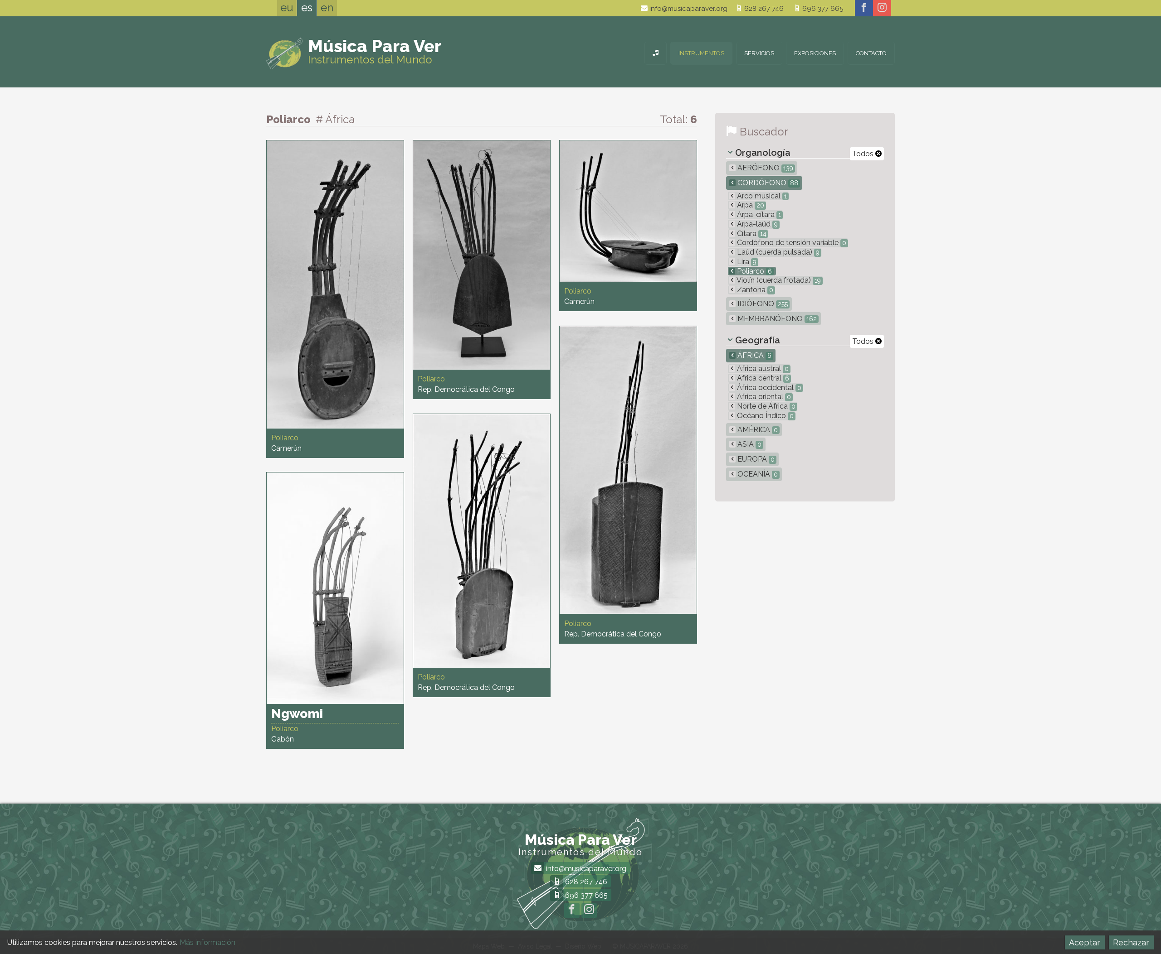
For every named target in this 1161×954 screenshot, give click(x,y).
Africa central (762, 378)
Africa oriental (763, 396)
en (327, 7)
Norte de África (765, 406)
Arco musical (761, 196)
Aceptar (1084, 942)
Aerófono (764, 168)
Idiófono (762, 303)
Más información (207, 942)
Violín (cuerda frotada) (778, 280)
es (306, 7)
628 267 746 (763, 9)
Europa (755, 459)
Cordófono (767, 182)
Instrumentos (701, 53)
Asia (748, 444)
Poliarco (753, 271)
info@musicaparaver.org (687, 9)
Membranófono (776, 318)
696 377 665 (821, 9)
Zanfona (754, 289)
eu (286, 7)
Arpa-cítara (758, 214)
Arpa (749, 205)
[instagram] (882, 8)
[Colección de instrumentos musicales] (655, 53)
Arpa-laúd (756, 224)
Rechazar (1131, 942)
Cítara (750, 233)
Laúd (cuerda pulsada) (777, 252)
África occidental (768, 387)
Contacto (871, 53)
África (753, 355)
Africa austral (762, 368)
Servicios (759, 53)
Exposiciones (815, 53)
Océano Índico (764, 415)
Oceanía (757, 474)
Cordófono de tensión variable (790, 242)
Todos (863, 153)
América (757, 429)
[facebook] (864, 8)
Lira (745, 261)
